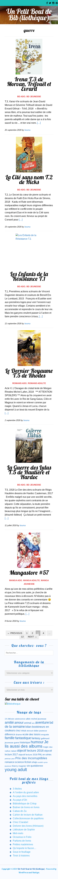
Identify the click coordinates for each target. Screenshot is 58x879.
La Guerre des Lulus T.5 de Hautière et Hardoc (29, 472)
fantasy (36, 738)
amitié (9, 722)
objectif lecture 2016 (30, 750)
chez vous (20, 730)
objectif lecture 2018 (27, 754)
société (40, 762)
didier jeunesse (40, 731)
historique (25, 742)
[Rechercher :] (29, 652)
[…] (39, 123)
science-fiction (23, 762)
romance (9, 762)
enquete (45, 734)
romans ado (19, 383)
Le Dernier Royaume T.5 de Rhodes (29, 373)
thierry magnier (19, 766)
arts (33, 723)
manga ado (15, 580)
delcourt (30, 731)
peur (13, 758)
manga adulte (31, 580)
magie (45, 747)
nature (13, 751)
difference (10, 734)
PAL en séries (44, 754)
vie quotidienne (35, 766)
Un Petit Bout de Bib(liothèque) (29, 14)
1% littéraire (9, 719)
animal (27, 722)
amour (18, 722)
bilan (28, 726)
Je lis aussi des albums (26, 744)
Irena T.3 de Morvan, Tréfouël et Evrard (29, 83)
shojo (34, 762)
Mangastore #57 (29, 572)
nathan (7, 751)
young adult (16, 769)
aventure (42, 722)
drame (19, 734)
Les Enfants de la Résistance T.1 (29, 276)
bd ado (21, 96)
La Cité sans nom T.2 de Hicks (29, 179)
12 (22, 637)
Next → (32, 637)
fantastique (23, 738)
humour (37, 742)
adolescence (20, 719)
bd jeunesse (33, 96)
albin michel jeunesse (36, 719)
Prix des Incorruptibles (31, 758)
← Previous (14, 633)
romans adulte (37, 383)
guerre (16, 742)
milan (50, 747)
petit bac (8, 758)
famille (10, 738)
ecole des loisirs (31, 734)
